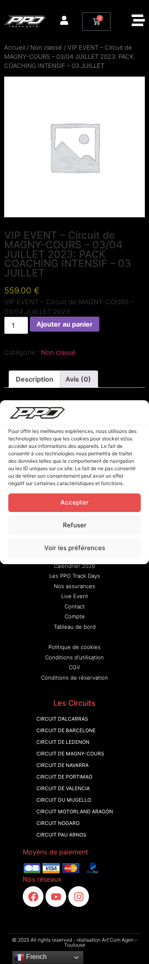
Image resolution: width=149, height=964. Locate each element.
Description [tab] (34, 379)
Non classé (46, 47)
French (35, 956)
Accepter (74, 502)
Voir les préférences (74, 548)
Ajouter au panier (64, 324)
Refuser (75, 525)
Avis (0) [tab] (78, 379)
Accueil (14, 47)
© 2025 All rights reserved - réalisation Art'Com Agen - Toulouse (74, 942)
